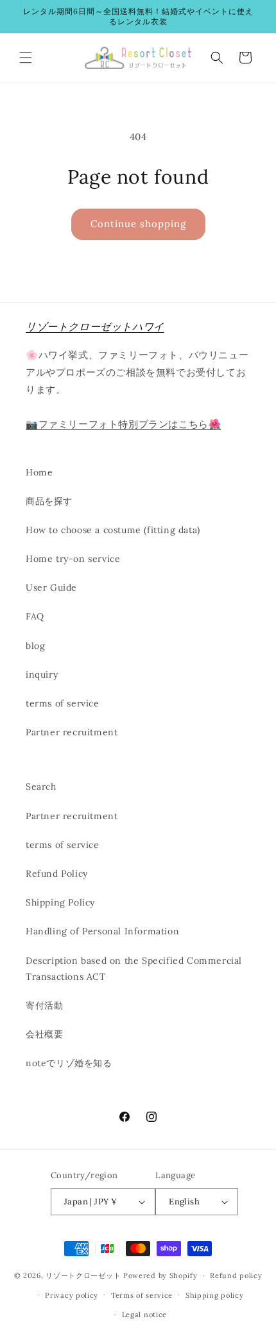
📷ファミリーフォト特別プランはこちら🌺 (123, 424)
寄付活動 (44, 1005)
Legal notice (144, 1314)
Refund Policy (57, 873)
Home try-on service (73, 558)
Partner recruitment (71, 732)
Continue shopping (138, 224)
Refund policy (236, 1275)
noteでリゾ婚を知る (69, 1063)
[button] (26, 58)
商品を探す (49, 501)
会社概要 (44, 1034)
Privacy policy (71, 1295)
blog (35, 645)
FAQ (35, 616)
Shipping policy (214, 1295)
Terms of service (142, 1295)
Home (39, 472)
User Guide (51, 587)
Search (41, 786)
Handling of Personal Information (102, 931)
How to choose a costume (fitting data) (113, 530)
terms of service (62, 703)
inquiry (42, 674)
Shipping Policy (60, 902)
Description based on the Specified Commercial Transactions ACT (134, 968)
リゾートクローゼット (83, 1275)
